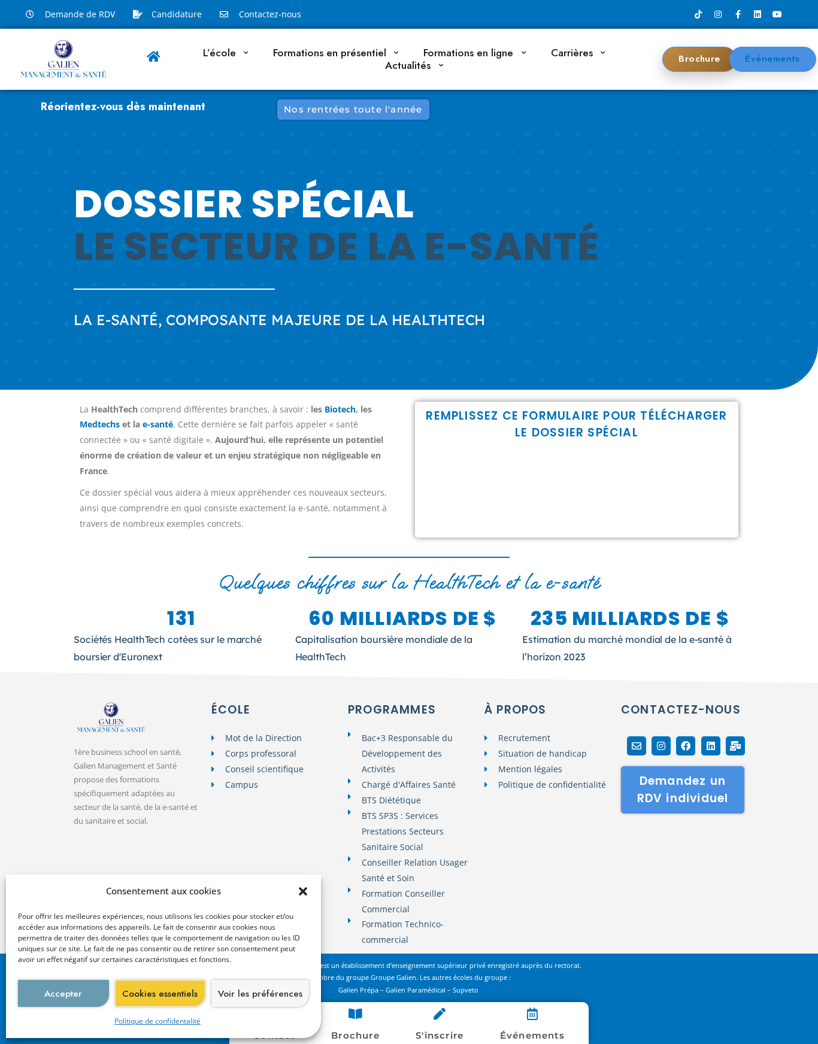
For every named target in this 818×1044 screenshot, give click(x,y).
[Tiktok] (698, 14)
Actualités (408, 65)
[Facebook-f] (737, 14)
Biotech (340, 409)
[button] (303, 891)
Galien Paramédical (416, 989)
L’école (219, 53)
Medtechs (100, 424)
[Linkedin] (757, 14)
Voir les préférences (260, 993)
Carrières (572, 53)
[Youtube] (777, 14)
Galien (348, 989)
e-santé (158, 424)
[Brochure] (355, 1014)
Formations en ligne (468, 53)
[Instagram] (718, 14)
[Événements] (532, 1014)
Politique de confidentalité (157, 1021)
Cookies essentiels (160, 993)
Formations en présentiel (329, 53)
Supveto (466, 989)
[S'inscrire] (440, 1014)
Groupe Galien (393, 977)
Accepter (63, 993)
